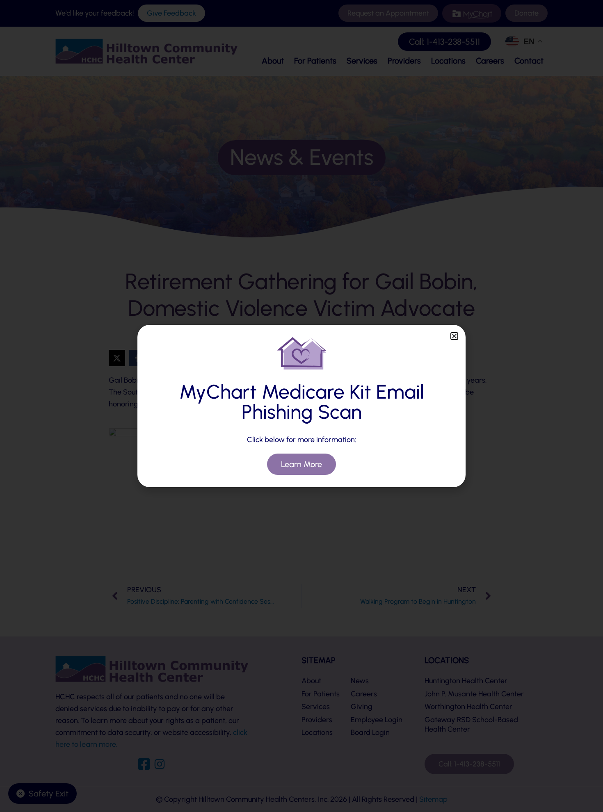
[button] (454, 336)
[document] (301, 406)
